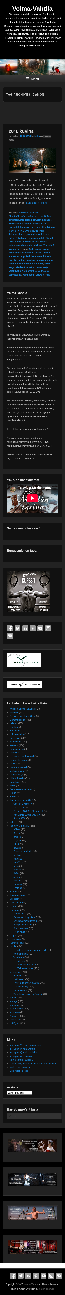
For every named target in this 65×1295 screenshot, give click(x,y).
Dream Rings (19, 913)
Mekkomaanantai (18, 767)
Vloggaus (14, 1005)
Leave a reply (43, 274)
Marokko (41, 227)
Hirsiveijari (15, 730)
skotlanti (20, 267)
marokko (30, 260)
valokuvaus (15, 271)
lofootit (47, 256)
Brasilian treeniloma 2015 (22, 716)
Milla (37, 136)
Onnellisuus (31, 230)
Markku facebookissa (20, 1067)
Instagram (48, 628)
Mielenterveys (17, 774)
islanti (38, 252)
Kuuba (16, 855)
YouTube (40, 628)
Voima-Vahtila (32, 8)
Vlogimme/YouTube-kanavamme (26, 1045)
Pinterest (33, 628)
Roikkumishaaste (18, 895)
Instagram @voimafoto (21, 1056)
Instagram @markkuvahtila (23, 1052)
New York (18, 862)
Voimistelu (26, 245)
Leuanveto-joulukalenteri (22, 756)
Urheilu (50, 238)
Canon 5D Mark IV (22, 804)
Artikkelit (23, 212)
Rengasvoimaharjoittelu (25, 921)
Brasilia (17, 837)
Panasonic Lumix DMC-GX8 (27, 814)
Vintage (26, 241)
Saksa (12, 238)
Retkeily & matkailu (29, 234)
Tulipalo (13, 935)
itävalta (46, 252)
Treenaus (14, 910)
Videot (13, 997)
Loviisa (13, 763)
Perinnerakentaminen (20, 789)
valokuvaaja (41, 267)
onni (40, 263)
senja (11, 267)
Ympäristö (48, 245)
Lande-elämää (17, 749)
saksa (47, 263)
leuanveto (36, 256)
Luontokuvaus (27, 227)
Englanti (17, 840)
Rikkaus (45, 234)
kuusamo (14, 256)
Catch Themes (46, 1289)
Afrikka (16, 829)
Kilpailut (21, 961)
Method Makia (17, 771)
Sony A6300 (19, 818)
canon (38, 249)
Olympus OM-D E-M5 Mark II (28, 811)
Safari (16, 873)
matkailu (41, 260)
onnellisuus (30, 263)
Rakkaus (13, 234)
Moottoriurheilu (20, 953)
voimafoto (43, 271)
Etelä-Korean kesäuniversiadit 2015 (31, 950)
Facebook (10, 628)
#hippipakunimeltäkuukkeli (23, 709)
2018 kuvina (21, 131)
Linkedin (25, 628)
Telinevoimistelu (36, 238)
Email (10, 636)
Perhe (42, 230)
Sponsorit (14, 899)
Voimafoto (14, 245)
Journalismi (15, 741)
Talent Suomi (16, 902)
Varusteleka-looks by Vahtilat (27, 994)
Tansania (17, 884)
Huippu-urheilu (17, 734)
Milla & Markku (17, 778)
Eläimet (34, 212)
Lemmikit (14, 227)
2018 (31, 249)
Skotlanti (21, 238)
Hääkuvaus (32, 216)
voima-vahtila (29, 271)
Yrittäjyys (14, 249)
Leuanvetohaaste (18, 760)
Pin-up (13, 793)
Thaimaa (17, 888)
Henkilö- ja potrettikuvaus (26, 983)
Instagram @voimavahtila (22, 1048)
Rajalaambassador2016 (21, 800)
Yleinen (38, 245)
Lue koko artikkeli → (38, 202)
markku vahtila (16, 260)
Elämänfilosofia (17, 216)
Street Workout (20, 928)
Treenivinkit (19, 932)
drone (46, 249)
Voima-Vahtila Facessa (21, 1060)
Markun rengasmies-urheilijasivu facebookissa (33, 1063)
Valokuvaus (15, 241)
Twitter (17, 628)
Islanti (28, 220)
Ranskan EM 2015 (26, 964)
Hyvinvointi (15, 738)
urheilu (30, 267)
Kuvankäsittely (38, 223)
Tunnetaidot (15, 939)
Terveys (14, 906)
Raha (12, 796)
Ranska (17, 869)
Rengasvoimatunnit (23, 924)
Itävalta (37, 220)
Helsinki (14, 723)
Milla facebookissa (19, 1071)
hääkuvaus (27, 252)
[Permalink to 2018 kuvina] (33, 175)
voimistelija (15, 274)
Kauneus (47, 220)
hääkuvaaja (15, 252)
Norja (21, 230)
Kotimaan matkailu (19, 223)
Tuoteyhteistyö (17, 943)
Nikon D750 (19, 807)
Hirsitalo (14, 727)
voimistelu (28, 274)
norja (20, 263)
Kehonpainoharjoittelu (24, 917)
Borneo (16, 833)
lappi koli (25, 256)
